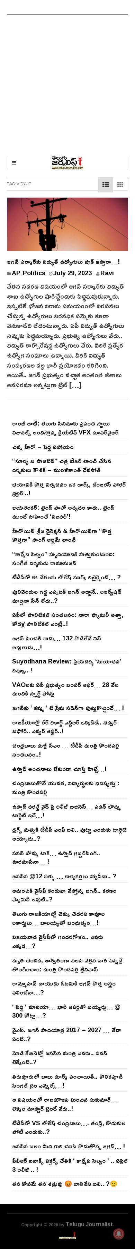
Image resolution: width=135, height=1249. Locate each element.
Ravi (107, 273)
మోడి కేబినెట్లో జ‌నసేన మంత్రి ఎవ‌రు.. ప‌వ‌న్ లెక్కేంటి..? (59, 1057)
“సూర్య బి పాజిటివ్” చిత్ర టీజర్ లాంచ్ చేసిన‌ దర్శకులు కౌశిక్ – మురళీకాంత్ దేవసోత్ (61, 465)
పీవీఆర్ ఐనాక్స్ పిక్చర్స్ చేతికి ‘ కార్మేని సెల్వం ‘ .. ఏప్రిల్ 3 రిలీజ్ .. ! (70, 1165)
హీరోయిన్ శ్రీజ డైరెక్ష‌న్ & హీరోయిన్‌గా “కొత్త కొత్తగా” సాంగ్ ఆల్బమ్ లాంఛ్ (62, 535)
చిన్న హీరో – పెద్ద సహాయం (42, 446)
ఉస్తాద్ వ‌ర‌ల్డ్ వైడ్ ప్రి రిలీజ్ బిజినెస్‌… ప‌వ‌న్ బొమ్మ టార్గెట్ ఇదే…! (66, 810)
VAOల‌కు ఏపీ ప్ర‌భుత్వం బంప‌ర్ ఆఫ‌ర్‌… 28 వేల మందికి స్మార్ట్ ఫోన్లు (65, 689)
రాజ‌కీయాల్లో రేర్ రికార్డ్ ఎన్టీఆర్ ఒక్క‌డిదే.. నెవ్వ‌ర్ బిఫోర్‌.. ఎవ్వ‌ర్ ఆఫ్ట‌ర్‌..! (64, 726)
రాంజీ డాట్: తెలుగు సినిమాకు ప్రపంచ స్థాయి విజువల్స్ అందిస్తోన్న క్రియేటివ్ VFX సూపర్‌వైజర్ (65, 427)
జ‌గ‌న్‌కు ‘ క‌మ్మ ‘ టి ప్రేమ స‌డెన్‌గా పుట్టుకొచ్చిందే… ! (68, 707)
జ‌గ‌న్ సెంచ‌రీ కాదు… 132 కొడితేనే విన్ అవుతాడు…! (56, 642)
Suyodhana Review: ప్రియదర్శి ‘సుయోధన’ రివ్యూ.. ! (66, 665)
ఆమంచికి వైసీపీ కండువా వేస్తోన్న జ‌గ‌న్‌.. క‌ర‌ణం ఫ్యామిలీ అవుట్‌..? (64, 895)
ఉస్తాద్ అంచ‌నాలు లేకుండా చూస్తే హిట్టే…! (59, 769)
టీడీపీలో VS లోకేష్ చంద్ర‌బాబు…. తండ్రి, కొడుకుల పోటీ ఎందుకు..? (68, 1127)
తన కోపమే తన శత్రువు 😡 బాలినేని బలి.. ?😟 (64, 1183)
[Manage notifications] (118, 1233)
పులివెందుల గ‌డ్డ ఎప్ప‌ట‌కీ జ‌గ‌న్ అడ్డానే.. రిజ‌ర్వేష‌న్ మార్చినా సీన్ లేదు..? (67, 596)
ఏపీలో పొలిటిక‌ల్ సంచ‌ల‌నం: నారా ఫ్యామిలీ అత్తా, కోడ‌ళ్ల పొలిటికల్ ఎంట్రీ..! (67, 619)
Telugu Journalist (89, 1224)
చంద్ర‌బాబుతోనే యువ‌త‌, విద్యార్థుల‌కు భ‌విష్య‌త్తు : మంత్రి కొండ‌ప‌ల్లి (65, 787)
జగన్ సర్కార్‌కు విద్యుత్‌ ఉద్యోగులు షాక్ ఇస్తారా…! (63, 261)
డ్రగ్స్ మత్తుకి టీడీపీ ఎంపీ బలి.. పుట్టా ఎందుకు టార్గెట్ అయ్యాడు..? (69, 833)
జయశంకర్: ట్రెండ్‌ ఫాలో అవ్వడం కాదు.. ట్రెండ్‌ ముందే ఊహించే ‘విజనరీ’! (63, 511)
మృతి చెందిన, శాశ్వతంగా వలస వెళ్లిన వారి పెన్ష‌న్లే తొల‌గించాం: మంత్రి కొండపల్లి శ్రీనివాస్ (67, 964)
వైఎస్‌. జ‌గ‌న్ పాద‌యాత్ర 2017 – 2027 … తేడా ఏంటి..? (67, 1034)
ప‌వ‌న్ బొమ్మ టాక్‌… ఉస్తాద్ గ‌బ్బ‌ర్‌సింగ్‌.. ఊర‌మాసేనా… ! (56, 857)
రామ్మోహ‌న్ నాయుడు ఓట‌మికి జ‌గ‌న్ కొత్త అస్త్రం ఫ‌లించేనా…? (64, 987)
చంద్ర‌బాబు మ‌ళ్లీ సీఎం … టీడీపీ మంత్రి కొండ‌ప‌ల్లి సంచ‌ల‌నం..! (65, 749)
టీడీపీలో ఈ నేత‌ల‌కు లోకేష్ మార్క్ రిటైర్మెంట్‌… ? (66, 577)
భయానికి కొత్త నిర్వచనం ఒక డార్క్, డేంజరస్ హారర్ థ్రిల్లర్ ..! (69, 488)
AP (16, 273)
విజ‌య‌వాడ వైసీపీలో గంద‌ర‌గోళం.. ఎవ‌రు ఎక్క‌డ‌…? (57, 941)
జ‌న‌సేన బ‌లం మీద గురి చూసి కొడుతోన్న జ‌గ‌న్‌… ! (68, 1146)
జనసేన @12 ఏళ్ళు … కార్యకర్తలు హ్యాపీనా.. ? (64, 876)
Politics (34, 273)
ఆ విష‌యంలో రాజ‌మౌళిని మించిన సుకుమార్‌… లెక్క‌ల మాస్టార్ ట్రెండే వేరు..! (64, 1103)
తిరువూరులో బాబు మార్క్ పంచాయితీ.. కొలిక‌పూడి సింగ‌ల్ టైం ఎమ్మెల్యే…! (67, 1080)
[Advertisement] (67, 85)
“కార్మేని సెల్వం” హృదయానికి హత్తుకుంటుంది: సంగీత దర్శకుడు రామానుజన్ (63, 558)
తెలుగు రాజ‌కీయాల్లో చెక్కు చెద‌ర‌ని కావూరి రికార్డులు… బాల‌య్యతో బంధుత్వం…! (58, 918)
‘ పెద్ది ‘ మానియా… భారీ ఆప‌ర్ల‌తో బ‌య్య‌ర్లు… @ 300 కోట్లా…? (66, 1011)
